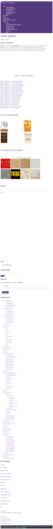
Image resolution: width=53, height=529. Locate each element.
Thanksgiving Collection (10, 417)
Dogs (7, 334)
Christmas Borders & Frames (13, 400)
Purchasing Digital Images (13, 24)
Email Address (5, 286)
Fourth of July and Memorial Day (11, 409)
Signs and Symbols (6, 432)
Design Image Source (6, 523)
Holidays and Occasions (8, 392)
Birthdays (7, 393)
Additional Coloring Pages (10, 364)
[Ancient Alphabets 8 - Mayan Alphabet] (10, 103)
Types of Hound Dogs (6, 479)
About (5, 21)
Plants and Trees (8, 383)
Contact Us (3, 511)
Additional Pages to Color (10, 362)
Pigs (6, 344)
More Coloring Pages (9, 367)
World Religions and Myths (8, 457)
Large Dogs (3, 482)
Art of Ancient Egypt (9, 303)
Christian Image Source (6, 520)
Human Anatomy (6, 420)
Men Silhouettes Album (10, 445)
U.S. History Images (5, 518)
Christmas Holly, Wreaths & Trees (13, 403)
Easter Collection (9, 408)
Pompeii (7, 323)
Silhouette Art (4, 521)
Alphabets (25, 50)
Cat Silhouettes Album (9, 437)
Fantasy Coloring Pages (10, 359)
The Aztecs (5, 345)
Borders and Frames (7, 348)
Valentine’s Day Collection (10, 418)
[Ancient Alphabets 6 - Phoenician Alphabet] (11, 96)
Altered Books (10, 7)
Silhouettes (5, 434)
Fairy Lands (5, 370)
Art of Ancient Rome (9, 319)
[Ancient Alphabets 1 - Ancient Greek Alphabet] (12, 81)
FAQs (7, 23)
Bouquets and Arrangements (11, 375)
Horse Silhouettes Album (10, 443)
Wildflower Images (9, 387)
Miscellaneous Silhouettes (10, 446)
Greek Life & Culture (9, 314)
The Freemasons (6, 389)
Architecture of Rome (9, 317)
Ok (23, 527)
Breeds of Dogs (4, 470)
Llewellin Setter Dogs (6, 494)
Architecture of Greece (10, 309)
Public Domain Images (9, 20)
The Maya (5, 425)
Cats (6, 333)
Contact (8, 31)
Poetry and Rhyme (6, 429)
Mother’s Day (8, 412)
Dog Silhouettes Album (10, 442)
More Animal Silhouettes (10, 448)
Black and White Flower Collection (11, 373)
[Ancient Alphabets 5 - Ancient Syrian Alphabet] (12, 93)
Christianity (5, 351)
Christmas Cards (11, 401)
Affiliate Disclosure (11, 29)
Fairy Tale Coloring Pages (10, 358)
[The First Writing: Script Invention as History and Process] (28, 143)
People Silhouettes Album (10, 450)
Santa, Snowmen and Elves (12, 406)
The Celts (5, 350)
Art (4, 6)
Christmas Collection (9, 395)
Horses (7, 337)
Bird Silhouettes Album (10, 436)
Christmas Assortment (12, 398)
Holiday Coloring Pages (10, 361)
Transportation (6, 453)
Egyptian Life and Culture (10, 306)
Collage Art (9, 10)
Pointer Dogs (4, 467)
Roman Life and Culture (10, 322)
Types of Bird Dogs (5, 491)
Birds (7, 330)
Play (4, 17)
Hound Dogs (3, 488)
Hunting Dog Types (5, 501)
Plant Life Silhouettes (9, 451)
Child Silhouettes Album (10, 439)
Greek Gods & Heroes (9, 312)
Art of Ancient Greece (9, 311)
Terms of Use (10, 26)
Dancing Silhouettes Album (10, 440)
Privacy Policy (10, 27)
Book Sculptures (10, 9)
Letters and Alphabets (7, 423)
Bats (6, 328)
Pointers (2, 464)
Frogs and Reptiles (9, 336)
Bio (7, 32)
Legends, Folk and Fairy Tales (9, 422)
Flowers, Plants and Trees (8, 372)
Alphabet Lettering (34, 50)
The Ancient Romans (7, 316)
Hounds (2, 485)
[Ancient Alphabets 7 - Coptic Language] (10, 100)
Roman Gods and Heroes (10, 320)
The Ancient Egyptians (7, 300)
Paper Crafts (5, 426)
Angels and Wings (6, 325)
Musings (5, 15)
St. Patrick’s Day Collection (10, 415)
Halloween (8, 411)
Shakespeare (5, 431)
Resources (6, 18)
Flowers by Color (9, 376)
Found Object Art (11, 12)
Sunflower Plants (9, 386)
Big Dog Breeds (4, 504)
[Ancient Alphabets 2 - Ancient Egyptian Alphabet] (12, 84)
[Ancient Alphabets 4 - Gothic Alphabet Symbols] (12, 90)
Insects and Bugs (9, 341)
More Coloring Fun (9, 369)
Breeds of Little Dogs (6, 473)
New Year (7, 414)
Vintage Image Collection (8, 454)
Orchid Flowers (8, 381)
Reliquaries (9, 13)
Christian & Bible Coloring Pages (11, 356)
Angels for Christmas (12, 397)
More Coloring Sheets (9, 365)
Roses (7, 384)
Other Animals (8, 342)
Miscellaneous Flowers (9, 378)
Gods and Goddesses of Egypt (11, 305)
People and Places (6, 428)
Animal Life (5, 327)
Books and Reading (6, 347)
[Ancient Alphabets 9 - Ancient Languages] (11, 106)
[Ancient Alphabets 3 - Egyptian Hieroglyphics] (12, 87)
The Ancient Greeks (7, 308)
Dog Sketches (4, 497)
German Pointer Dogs (6, 476)
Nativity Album (11, 404)
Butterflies (8, 331)
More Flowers (8, 379)
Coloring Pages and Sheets (8, 353)
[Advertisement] (24, 62)
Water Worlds (6, 456)
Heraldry (5, 390)
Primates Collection (9, 339)
